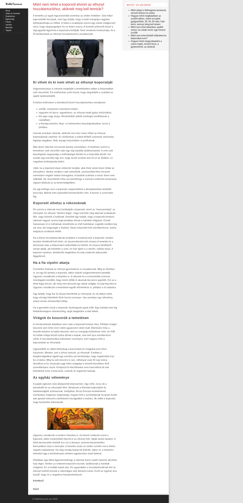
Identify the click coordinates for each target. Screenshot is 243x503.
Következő (38, 481)
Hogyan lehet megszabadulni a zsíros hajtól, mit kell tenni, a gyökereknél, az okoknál (146, 44)
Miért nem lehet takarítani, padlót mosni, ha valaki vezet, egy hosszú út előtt (148, 30)
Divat (7, 10)
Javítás (8, 24)
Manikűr (9, 27)
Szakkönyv (10, 16)
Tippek (8, 30)
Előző (36, 489)
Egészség (9, 19)
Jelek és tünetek (12, 13)
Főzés (8, 22)
